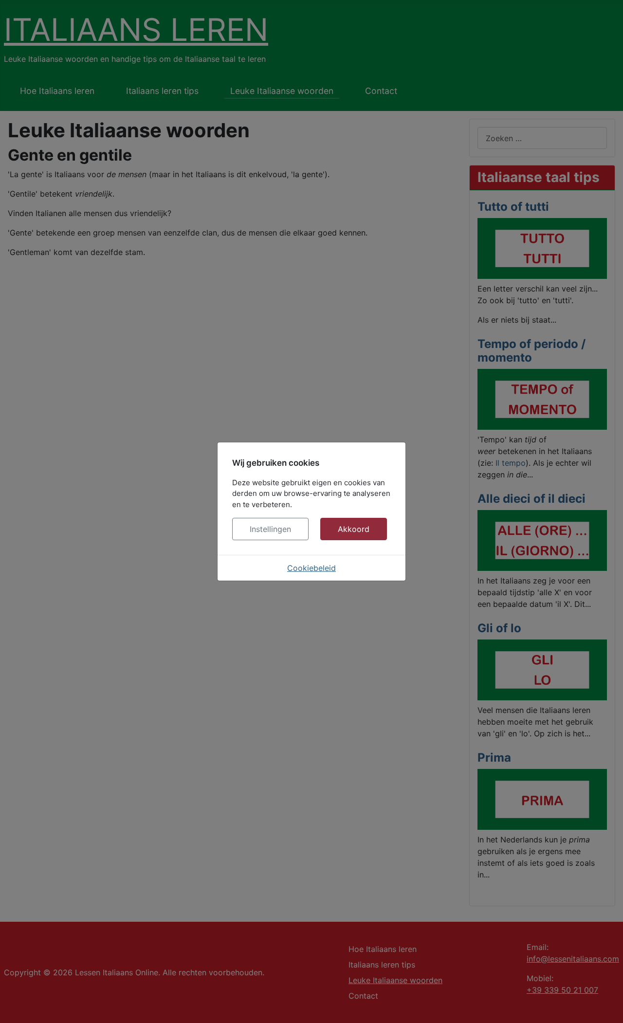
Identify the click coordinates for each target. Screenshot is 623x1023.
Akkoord (353, 529)
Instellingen (270, 529)
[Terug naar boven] (606, 1005)
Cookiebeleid (311, 568)
